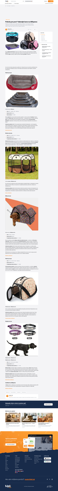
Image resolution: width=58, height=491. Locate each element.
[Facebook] (31, 29)
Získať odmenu (31, 445)
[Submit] (23, 1)
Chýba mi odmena (36, 457)
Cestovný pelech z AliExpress (10, 318)
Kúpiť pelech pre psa (8, 130)
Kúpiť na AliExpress (8, 192)
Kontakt (35, 463)
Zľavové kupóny (17, 464)
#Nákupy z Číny (7, 392)
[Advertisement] (29, 12)
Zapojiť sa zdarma (47, 404)
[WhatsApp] (35, 29)
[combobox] (17, 1)
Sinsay (6, 463)
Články (16, 463)
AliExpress (6, 460)
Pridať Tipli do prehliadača (10, 444)
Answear (6, 464)
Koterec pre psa (43, 35)
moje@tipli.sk (30, 479)
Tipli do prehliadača (17, 460)
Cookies (26, 460)
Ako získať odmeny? (17, 457)
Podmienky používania (27, 457)
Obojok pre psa (43, 39)
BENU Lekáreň (7, 468)
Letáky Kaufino (17, 467)
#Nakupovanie (18, 392)
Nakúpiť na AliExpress (8, 255)
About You (6, 467)
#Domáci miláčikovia (13, 392)
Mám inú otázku (36, 460)
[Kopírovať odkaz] (37, 29)
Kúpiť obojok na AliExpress (9, 379)
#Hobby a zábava (24, 392)
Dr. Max (6, 457)
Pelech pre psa (43, 34)
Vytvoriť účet (50, 1)
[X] (33, 29)
